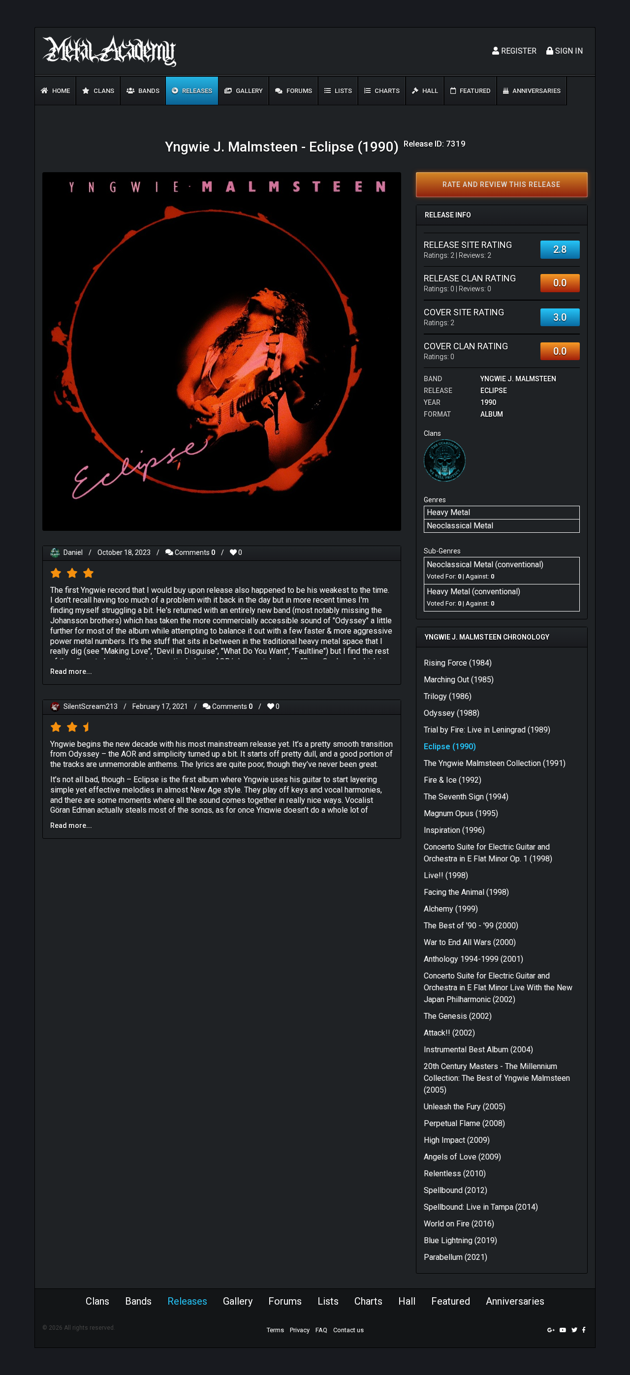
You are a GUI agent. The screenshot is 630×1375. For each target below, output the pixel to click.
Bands (148, 90)
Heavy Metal (448, 512)
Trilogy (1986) (448, 696)
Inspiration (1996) (454, 830)
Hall (429, 90)
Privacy (300, 1330)
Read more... (71, 671)
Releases (196, 90)
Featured (474, 90)
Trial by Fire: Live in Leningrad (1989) (487, 729)
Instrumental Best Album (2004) (478, 1049)
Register (517, 51)
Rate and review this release (501, 184)
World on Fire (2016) (459, 1223)
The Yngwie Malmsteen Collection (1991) (495, 763)
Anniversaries (536, 90)
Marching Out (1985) (459, 679)
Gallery (248, 90)
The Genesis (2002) (458, 1016)
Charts (386, 90)
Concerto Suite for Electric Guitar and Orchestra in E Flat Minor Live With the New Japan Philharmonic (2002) (498, 987)
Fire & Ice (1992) (452, 780)
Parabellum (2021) (455, 1257)
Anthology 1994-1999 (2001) (473, 959)
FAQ (321, 1330)
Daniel (73, 552)
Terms (275, 1330)
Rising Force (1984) (458, 663)
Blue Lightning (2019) (460, 1240)
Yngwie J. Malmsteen (518, 379)
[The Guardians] (445, 460)
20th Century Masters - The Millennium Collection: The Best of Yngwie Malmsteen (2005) (497, 1078)
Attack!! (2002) (449, 1033)
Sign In (568, 51)
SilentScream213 (90, 706)
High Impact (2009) (457, 1140)
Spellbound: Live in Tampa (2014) (481, 1207)
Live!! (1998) (446, 875)
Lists (342, 90)
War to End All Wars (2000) (470, 942)
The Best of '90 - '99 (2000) (471, 925)
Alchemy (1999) (451, 909)
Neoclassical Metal (460, 525)
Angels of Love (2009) (462, 1156)
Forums (298, 90)
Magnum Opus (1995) (461, 813)
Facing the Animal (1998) (466, 892)
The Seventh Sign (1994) (466, 796)
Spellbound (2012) (455, 1190)
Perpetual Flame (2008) (464, 1123)
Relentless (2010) (455, 1173)
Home (60, 90)
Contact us (348, 1330)
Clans (103, 90)
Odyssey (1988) (451, 713)
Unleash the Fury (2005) (464, 1106)
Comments (194, 552)
